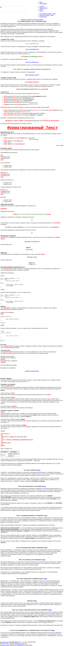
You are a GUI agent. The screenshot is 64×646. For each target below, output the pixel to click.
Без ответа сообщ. (45, 15)
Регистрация (43, 3)
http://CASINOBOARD (32, 49)
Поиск (41, 9)
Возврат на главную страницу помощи (32, 19)
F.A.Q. (41, 11)
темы (54, 13)
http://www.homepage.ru (32, 62)
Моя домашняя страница (32, 75)
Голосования (43, 16)
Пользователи (44, 8)
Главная (42, 6)
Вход (41, 2)
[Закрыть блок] (4, 642)
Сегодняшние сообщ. (46, 13)
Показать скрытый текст (32, 371)
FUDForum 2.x (20, 645)
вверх (44, 21)
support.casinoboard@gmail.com (18, 643)
